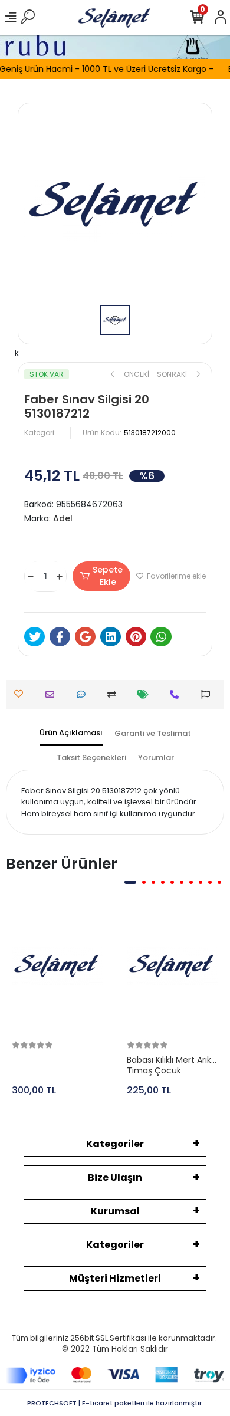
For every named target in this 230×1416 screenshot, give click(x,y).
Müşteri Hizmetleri (115, 1278)
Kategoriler (115, 1144)
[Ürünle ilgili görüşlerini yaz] (84, 694)
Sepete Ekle (108, 576)
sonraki (173, 374)
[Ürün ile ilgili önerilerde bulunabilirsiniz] (208, 694)
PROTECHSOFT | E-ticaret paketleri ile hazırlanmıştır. (115, 1403)
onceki (136, 374)
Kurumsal (115, 1211)
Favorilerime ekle (175, 576)
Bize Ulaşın (115, 1177)
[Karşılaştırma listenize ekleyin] (114, 694)
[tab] (71, 734)
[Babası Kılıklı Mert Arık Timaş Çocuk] (172, 966)
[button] (130, 882)
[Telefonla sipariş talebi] (177, 694)
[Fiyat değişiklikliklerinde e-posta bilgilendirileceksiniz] (145, 694)
